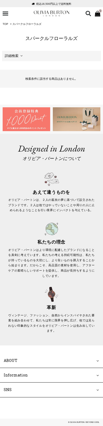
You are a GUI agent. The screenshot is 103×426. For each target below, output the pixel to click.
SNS (8, 389)
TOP (5, 24)
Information (16, 375)
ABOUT (10, 360)
